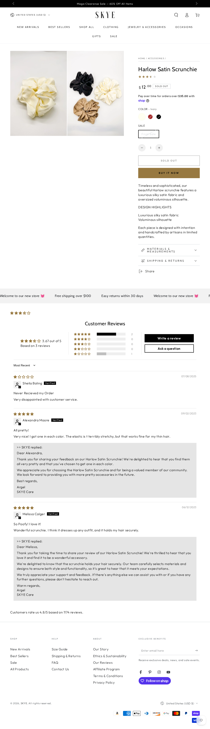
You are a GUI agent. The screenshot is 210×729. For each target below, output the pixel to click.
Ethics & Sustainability (110, 656)
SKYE (24, 703)
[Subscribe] (197, 650)
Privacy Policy (104, 682)
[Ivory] (142, 116)
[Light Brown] (150, 116)
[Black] (158, 116)
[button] (176, 14)
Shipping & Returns (66, 656)
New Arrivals (20, 649)
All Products (19, 669)
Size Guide (60, 649)
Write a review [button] (169, 338)
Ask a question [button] (169, 348)
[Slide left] (13, 3)
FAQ (55, 662)
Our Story (100, 649)
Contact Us (60, 669)
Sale (13, 662)
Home (141, 58)
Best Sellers (19, 656)
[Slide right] (196, 3)
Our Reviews (103, 662)
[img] (24, 377)
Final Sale (149, 134)
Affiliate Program (106, 669)
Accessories (156, 58)
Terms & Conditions (108, 676)
